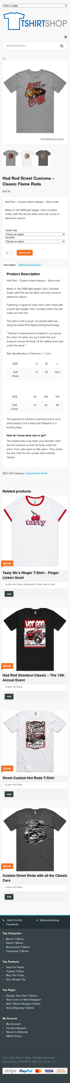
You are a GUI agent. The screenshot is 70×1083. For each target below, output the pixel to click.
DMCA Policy (14, 1036)
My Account (13, 1024)
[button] (4, 58)
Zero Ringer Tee (15, 979)
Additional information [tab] (29, 264)
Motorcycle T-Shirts (33, 584)
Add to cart (24, 252)
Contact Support (16, 1028)
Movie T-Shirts (15, 939)
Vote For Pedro (15, 967)
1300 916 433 (14, 920)
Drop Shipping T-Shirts (20, 1008)
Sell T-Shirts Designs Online (23, 1003)
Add (9, 594)
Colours (10, 237)
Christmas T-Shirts (17, 951)
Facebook (12, 924)
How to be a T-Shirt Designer (23, 999)
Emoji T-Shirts (14, 943)
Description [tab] (10, 264)
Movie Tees (49, 584)
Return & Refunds (17, 1032)
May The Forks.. (16, 975)
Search (62, 46)
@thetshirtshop (49, 920)
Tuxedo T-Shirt (15, 971)
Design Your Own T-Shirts (22, 995)
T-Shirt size (11, 230)
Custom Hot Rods (36, 473)
